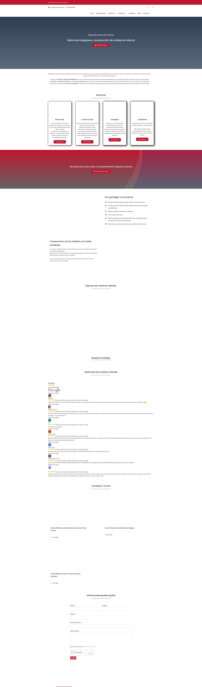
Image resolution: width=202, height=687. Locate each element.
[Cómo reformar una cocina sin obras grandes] (74, 543)
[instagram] (153, 7)
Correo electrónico (76, 622)
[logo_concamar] (56, 12)
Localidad (104, 605)
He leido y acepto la (84, 646)
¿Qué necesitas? (74, 631)
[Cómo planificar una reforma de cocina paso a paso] (74, 497)
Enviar (73, 658)
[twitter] (150, 7)
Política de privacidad (89, 646)
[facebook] (147, 7)
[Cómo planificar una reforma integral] (128, 497)
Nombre (73, 605)
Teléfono (72, 614)
